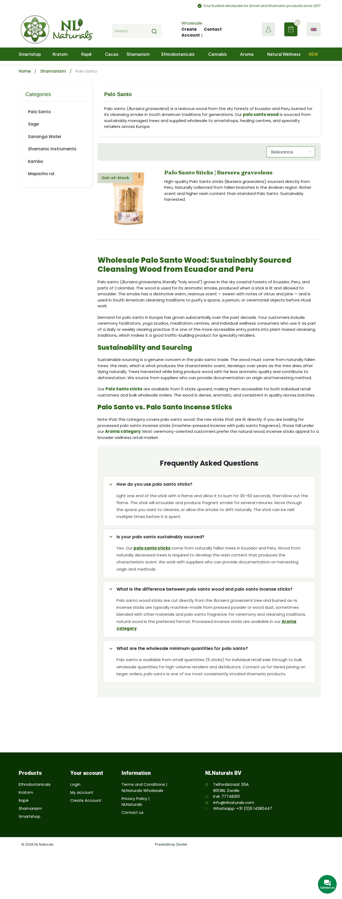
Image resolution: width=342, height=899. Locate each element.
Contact (213, 29)
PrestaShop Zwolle (171, 844)
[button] (291, 29)
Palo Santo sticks (124, 389)
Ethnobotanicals (34, 784)
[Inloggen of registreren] (268, 29)
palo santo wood (261, 114)
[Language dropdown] (314, 29)
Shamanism (53, 71)
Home (25, 71)
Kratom (26, 792)
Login (75, 784)
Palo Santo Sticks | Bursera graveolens (218, 172)
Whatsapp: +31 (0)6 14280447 (242, 808)
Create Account (190, 32)
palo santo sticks (152, 548)
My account (81, 792)
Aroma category (123, 431)
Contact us (132, 812)
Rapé (24, 800)
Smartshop (29, 816)
